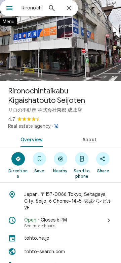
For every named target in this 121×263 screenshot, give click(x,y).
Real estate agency (29, 126)
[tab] (30, 139)
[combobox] (32, 8)
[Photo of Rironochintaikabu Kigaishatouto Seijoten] (60, 40)
